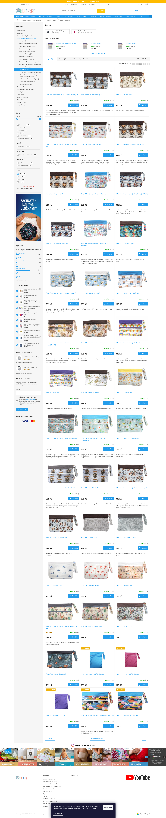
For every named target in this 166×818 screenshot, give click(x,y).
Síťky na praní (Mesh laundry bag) (29, 79)
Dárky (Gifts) (20, 100)
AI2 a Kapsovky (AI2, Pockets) (27, 46)
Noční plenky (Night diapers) (27, 51)
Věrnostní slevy (47, 791)
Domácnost (20, 95)
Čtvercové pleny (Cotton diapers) (29, 62)
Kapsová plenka (20, 269)
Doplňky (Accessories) (25, 84)
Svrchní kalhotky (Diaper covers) (28, 44)
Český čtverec (20, 253)
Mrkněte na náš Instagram (85, 745)
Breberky (24, 147)
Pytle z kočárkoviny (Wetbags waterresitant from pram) (28, 76)
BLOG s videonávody (71, 4)
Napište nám (46, 804)
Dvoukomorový (25, 166)
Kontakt (45, 806)
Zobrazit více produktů (96, 53)
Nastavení (58, 813)
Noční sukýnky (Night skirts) (27, 49)
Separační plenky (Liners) (26, 59)
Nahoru (50, 739)
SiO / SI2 (18, 272)
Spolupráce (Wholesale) (50, 801)
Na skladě (24, 125)
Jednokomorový (25, 163)
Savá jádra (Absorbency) (26, 57)
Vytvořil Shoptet (145, 814)
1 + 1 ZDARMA (21, 31)
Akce (22, 128)
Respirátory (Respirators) (24, 105)
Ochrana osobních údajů (50, 784)
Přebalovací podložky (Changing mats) (30, 64)
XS (22, 174)
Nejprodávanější (83, 59)
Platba (45, 796)
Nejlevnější (62, 59)
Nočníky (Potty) (21, 92)
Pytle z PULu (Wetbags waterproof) (30, 72)
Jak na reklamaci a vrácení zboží (52, 786)
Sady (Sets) (22, 41)
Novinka (22, 130)
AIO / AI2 (18, 276)
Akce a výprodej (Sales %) (24, 36)
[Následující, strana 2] (144, 739)
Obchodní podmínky (49, 799)
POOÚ (94, 808)
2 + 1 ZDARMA (21, 33)
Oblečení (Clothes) (22, 97)
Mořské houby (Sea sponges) (25, 90)
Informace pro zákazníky (89, 4)
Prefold (18, 257)
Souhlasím (108, 807)
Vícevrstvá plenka (21, 261)
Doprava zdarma (25, 139)
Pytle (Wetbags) (24, 70)
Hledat (101, 11)
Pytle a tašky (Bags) (25, 67)
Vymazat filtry (27, 187)
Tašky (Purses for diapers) (27, 82)
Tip (21, 133)
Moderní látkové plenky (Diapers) (26, 38)
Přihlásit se (22, 409)
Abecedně (95, 59)
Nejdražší (72, 59)
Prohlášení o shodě (48, 789)
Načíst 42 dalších (97, 739)
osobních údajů (30, 399)
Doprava (45, 794)
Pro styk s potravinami (27, 155)
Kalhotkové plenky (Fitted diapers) (29, 54)
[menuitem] (25, 16)
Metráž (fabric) (21, 103)
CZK (139, 4)
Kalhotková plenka (21, 265)
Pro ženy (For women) (23, 87)
